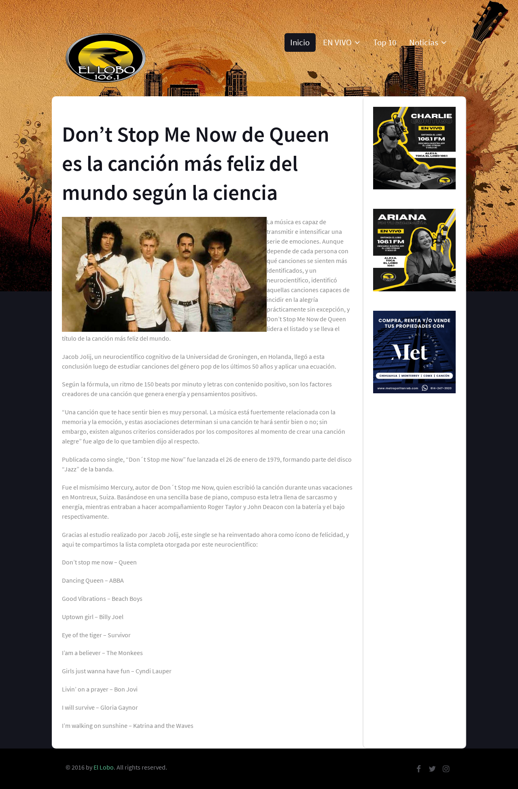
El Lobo (103, 767)
